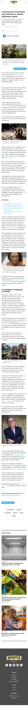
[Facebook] (6, 665)
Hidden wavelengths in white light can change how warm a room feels (13, 564)
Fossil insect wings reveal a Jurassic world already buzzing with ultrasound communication (14, 599)
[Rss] (21, 665)
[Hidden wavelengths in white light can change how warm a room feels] (14, 547)
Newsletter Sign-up (14, 696)
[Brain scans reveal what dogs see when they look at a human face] (14, 618)
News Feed (14, 677)
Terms (14, 689)
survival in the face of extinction (18, 469)
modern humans (8, 157)
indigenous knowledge (7, 401)
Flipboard (14, 698)
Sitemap (14, 679)
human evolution (16, 454)
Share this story (19, 68)
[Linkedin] (14, 665)
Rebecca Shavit (5, 602)
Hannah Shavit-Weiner (6, 636)
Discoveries (4, 561)
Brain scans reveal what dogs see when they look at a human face (13, 634)
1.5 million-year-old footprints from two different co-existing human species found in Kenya (13, 208)
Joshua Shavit (5, 566)
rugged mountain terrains (12, 227)
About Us (14, 675)
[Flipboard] (17, 665)
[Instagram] (10, 665)
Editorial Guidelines (14, 681)
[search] (26, 2)
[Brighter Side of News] (14, 2)
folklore (24, 192)
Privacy (14, 687)
